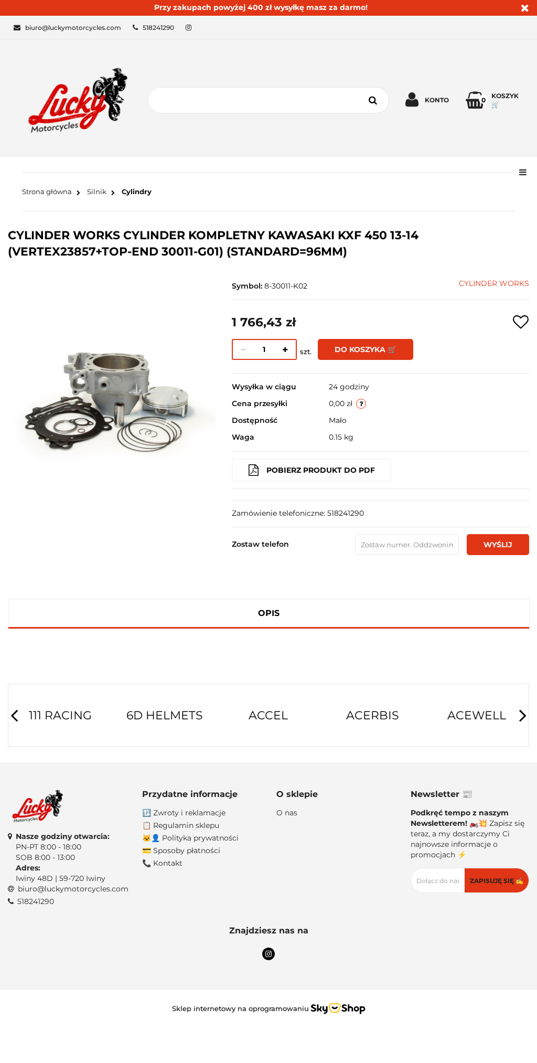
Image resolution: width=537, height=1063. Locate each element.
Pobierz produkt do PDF (320, 470)
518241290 (35, 901)
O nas (286, 812)
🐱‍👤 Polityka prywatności (190, 838)
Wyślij (498, 544)
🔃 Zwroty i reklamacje (183, 812)
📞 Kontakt (162, 863)
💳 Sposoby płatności (181, 850)
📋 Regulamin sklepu (180, 825)
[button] (201, 795)
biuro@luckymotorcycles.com (73, 889)
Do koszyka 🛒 (365, 349)
